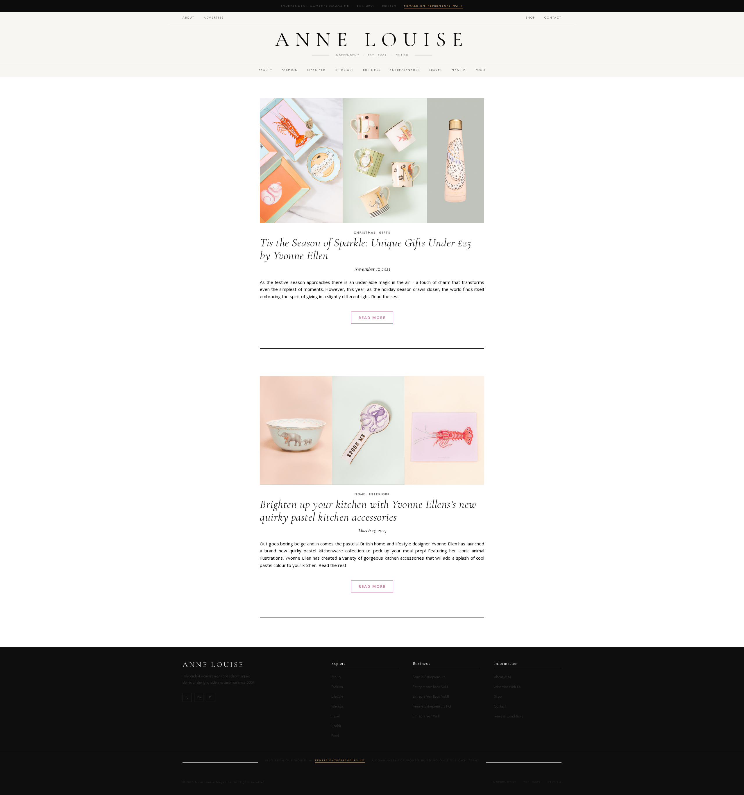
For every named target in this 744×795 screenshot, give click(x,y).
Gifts (384, 232)
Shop (530, 17)
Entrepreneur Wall (426, 716)
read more (372, 317)
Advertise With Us (507, 687)
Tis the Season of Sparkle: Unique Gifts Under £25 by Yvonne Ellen (366, 249)
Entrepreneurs (405, 70)
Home (360, 494)
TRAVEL (435, 70)
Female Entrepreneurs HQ (432, 706)
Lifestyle (337, 696)
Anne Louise (372, 39)
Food (335, 735)
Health (459, 70)
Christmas (364, 232)
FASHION (290, 70)
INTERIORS (344, 70)
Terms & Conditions (508, 716)
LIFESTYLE (316, 70)
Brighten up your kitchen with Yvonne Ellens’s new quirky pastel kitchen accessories (368, 510)
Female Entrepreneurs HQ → (433, 5)
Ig (187, 697)
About (188, 17)
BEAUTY (265, 70)
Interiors (337, 706)
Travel (335, 716)
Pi (210, 697)
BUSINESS (371, 70)
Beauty (336, 677)
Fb (199, 697)
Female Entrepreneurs (429, 677)
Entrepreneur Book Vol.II (431, 696)
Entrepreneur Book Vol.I (430, 687)
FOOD (480, 70)
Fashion (337, 687)
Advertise (214, 17)
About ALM (502, 677)
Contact (552, 17)
